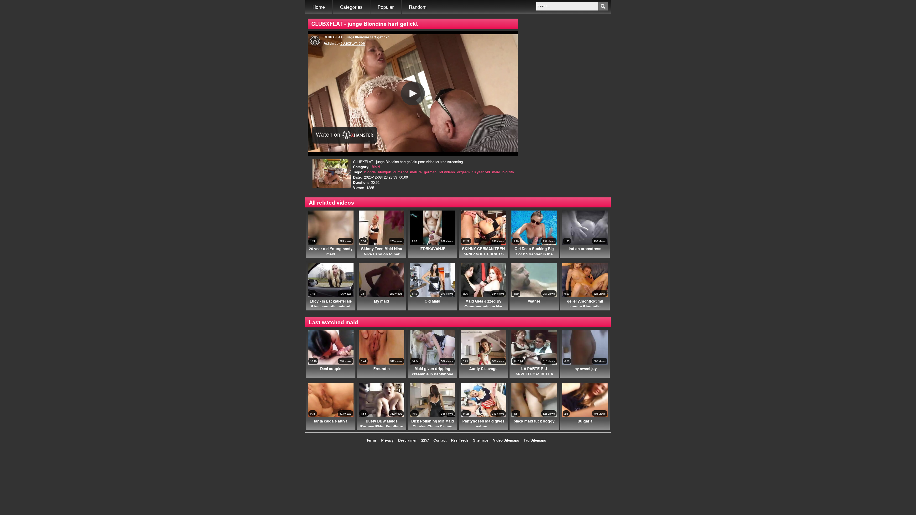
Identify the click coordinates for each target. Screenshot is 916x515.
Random (418, 7)
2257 (425, 440)
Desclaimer (407, 440)
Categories (351, 7)
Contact (440, 440)
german (430, 172)
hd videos (447, 172)
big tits (508, 172)
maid (496, 172)
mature (416, 172)
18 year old (481, 172)
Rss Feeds (459, 440)
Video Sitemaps (506, 440)
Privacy (387, 440)
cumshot (400, 172)
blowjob (384, 172)
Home (318, 7)
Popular (386, 7)
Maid (376, 166)
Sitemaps (481, 440)
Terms (371, 440)
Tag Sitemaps (535, 440)
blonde (370, 172)
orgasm (463, 172)
